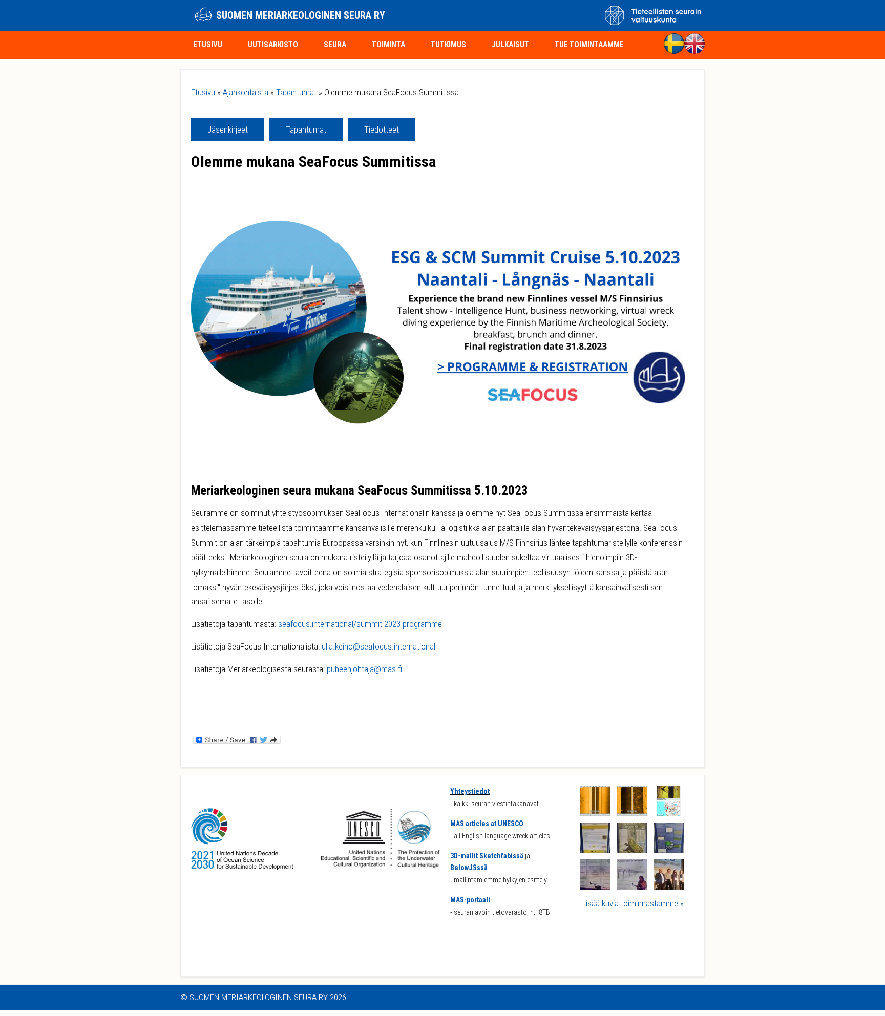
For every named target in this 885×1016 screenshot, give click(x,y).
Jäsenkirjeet (227, 129)
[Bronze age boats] (632, 887)
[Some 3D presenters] (669, 887)
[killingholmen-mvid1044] (595, 813)
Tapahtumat (296, 92)
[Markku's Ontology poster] (632, 850)
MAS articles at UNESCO (486, 823)
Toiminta (388, 44)
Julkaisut (510, 44)
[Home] (203, 15)
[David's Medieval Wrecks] (669, 850)
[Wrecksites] (669, 813)
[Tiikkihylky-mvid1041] (632, 813)
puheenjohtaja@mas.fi (364, 669)
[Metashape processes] (595, 887)
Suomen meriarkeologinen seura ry (300, 15)
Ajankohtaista (245, 92)
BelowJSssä (469, 867)
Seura (335, 44)
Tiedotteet (381, 129)
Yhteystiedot (470, 791)
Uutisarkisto (273, 44)
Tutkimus (448, 44)
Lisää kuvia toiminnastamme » (633, 903)
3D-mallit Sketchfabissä (486, 856)
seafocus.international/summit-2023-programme (360, 624)
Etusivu (207, 44)
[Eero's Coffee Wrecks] (595, 850)
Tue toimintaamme (589, 44)
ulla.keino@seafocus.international (378, 646)
